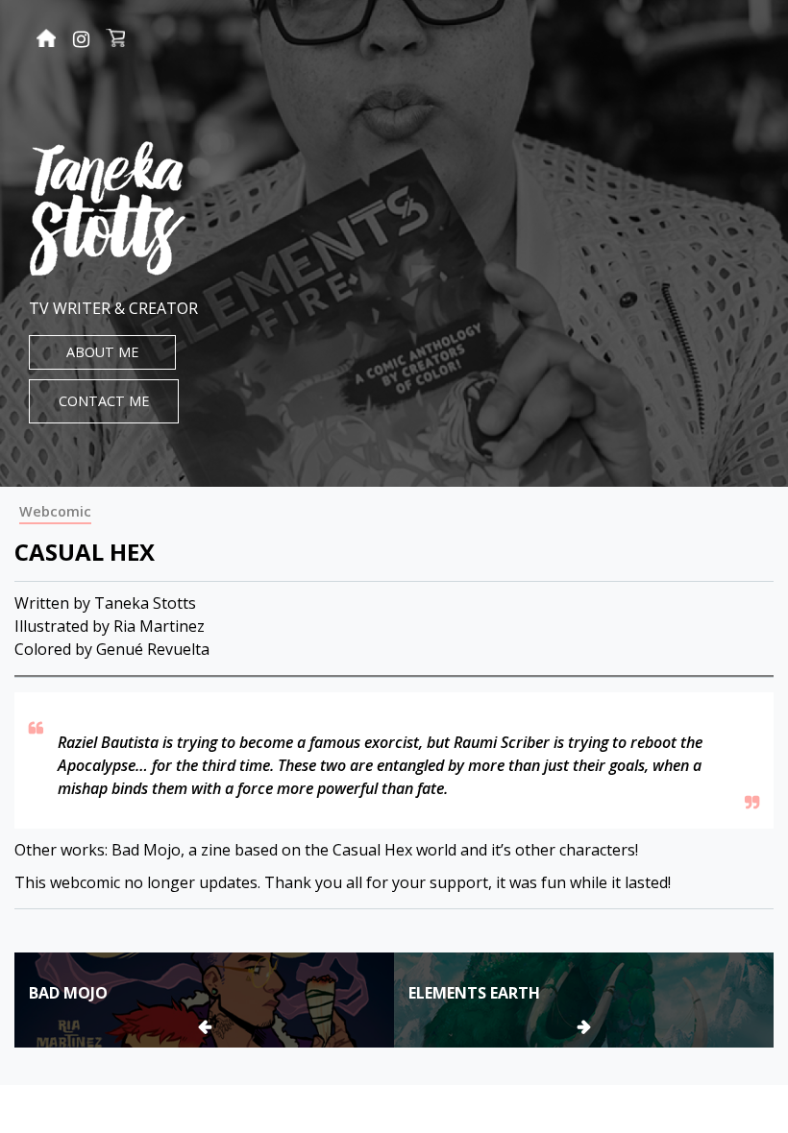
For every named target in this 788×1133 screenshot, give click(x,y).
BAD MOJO (68, 992)
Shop (115, 41)
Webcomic (55, 511)
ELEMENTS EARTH (474, 992)
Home (46, 41)
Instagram (81, 39)
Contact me (104, 401)
